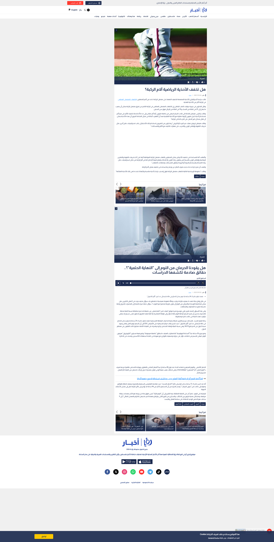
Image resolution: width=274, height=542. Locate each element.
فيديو (103, 16)
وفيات (96, 16)
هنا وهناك (131, 16)
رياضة (139, 16)
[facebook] (107, 472)
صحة (178, 16)
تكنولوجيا (121, 16)
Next (117, 184)
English (74, 10)
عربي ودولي (154, 16)
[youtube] (141, 472)
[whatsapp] (133, 472)
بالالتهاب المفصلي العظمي (127, 99)
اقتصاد (145, 16)
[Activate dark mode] (87, 10)
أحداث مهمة (111, 16)
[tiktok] (158, 472)
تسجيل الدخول (92, 3)
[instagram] (124, 472)
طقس (163, 16)
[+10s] (203, 283)
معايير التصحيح (124, 482)
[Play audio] (118, 283)
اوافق (43, 536)
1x (123, 283)
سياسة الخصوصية (213, 538)
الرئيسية (203, 16)
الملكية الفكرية (135, 482)
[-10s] (198, 283)
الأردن (184, 16)
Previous (120, 184)
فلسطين (171, 16)
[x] (116, 472)
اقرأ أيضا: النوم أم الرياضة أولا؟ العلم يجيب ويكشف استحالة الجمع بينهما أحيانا (170, 378)
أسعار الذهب (194, 16)
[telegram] (150, 472)
